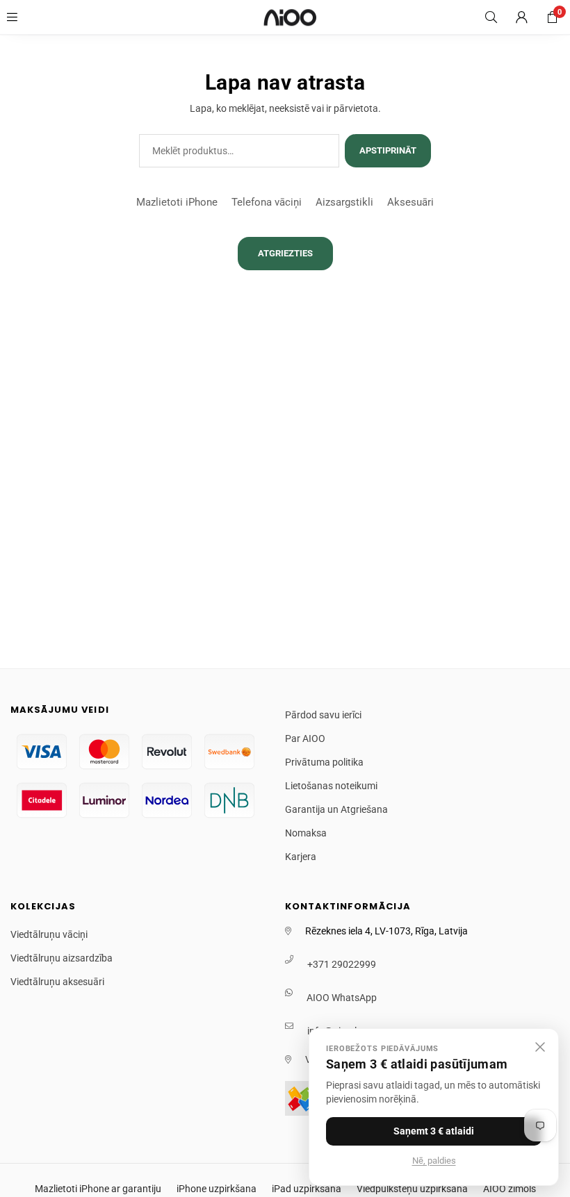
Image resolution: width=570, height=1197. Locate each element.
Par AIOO (305, 738)
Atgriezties (285, 253)
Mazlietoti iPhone (177, 202)
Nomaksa (306, 833)
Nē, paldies (434, 1160)
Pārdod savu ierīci (323, 714)
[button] (552, 17)
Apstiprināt (387, 150)
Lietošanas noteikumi (331, 785)
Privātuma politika (324, 762)
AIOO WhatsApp (342, 997)
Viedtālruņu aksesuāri (57, 981)
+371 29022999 (341, 964)
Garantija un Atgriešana (336, 809)
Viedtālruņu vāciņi (49, 934)
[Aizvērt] (540, 1047)
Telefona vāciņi (266, 202)
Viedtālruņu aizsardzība (61, 958)
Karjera (300, 856)
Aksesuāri (410, 202)
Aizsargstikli (344, 202)
